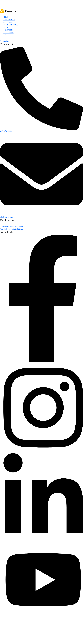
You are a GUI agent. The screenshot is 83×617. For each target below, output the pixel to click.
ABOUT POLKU (9, 20)
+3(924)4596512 (6, 131)
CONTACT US (8, 30)
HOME (5, 17)
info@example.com (7, 217)
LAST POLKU (8, 33)
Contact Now (5, 41)
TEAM (5, 27)
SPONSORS (8, 22)
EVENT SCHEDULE (10, 25)
